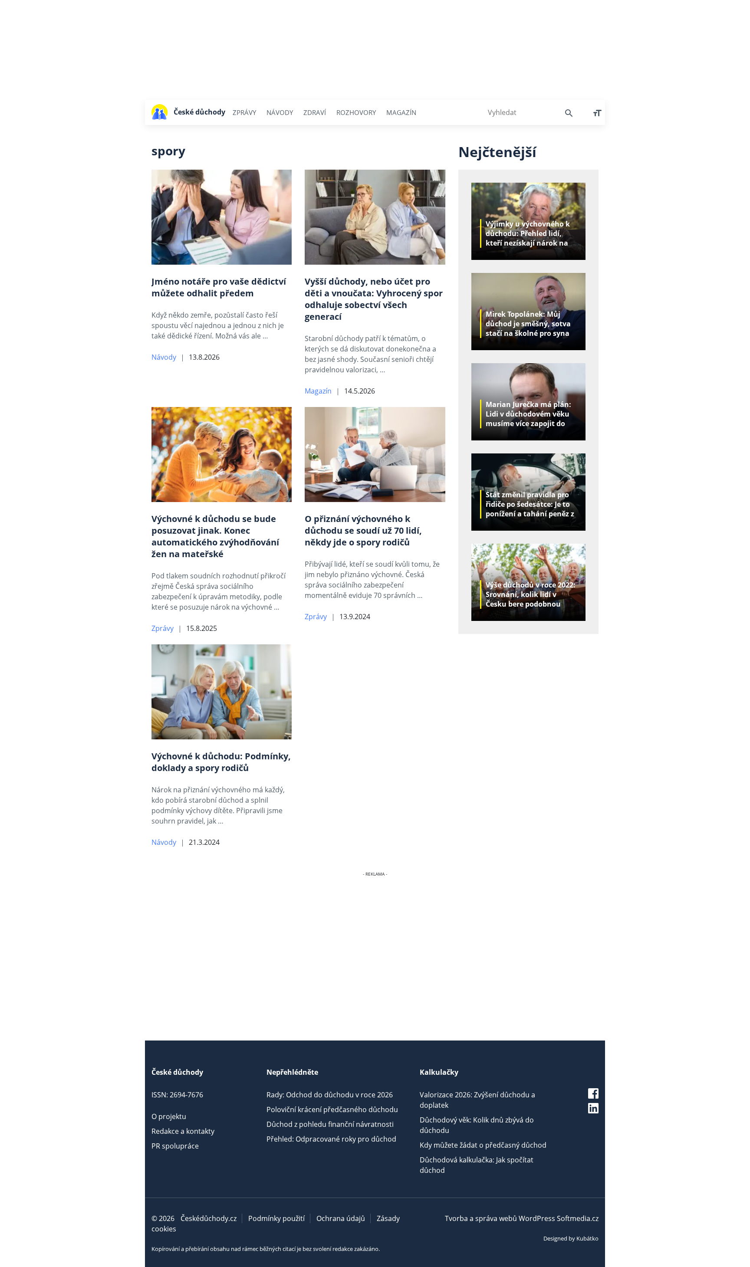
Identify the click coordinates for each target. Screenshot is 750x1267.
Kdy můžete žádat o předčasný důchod (483, 1145)
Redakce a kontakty (182, 1131)
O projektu (168, 1116)
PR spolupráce (175, 1146)
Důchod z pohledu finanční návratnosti (330, 1124)
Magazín (401, 112)
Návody (279, 112)
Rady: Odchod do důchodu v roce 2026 (329, 1095)
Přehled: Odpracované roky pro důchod (331, 1139)
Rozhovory (356, 112)
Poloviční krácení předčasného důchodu (332, 1109)
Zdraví (314, 112)
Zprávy (244, 112)
